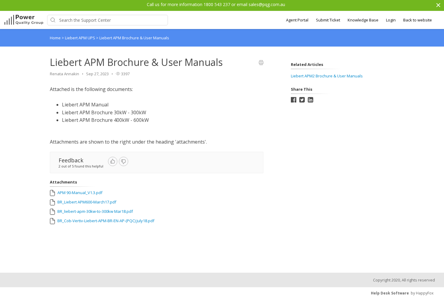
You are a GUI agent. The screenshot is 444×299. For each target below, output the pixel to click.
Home (55, 38)
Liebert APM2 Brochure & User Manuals (327, 76)
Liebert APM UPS (80, 38)
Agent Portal (297, 20)
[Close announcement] (438, 5)
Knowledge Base (363, 20)
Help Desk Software (390, 293)
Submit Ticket (328, 20)
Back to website (417, 20)
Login (391, 20)
